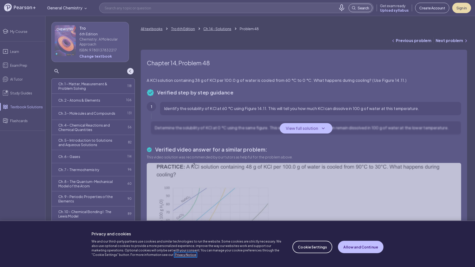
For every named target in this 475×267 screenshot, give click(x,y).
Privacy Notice (185, 255)
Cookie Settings (312, 247)
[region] (237, 244)
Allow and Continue (360, 247)
